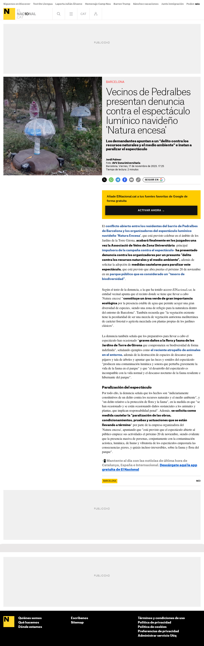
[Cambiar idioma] (83, 14)
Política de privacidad (154, 622)
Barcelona (109, 481)
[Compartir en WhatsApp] (111, 179)
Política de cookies (152, 626)
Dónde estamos (30, 626)
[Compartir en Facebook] (124, 179)
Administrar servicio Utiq (157, 635)
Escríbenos (79, 618)
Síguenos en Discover (16, 4)
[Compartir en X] (104, 179)
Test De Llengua (43, 4)
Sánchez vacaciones (146, 4)
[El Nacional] (9, 14)
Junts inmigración (172, 4)
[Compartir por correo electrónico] (131, 179)
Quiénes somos (30, 618)
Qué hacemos (28, 622)
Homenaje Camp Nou (98, 4)
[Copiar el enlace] (138, 179)
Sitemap (77, 622)
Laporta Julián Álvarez (68, 4)
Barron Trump (122, 4)
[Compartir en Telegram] (118, 179)
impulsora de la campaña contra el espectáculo (138, 250)
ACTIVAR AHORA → (151, 210)
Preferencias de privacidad (158, 631)
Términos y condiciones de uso (161, 618)
